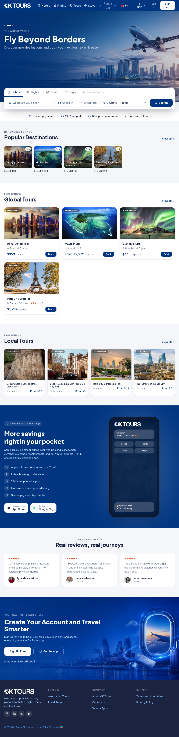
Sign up (167, 5)
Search (163, 102)
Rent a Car (108, 5)
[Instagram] (7, 714)
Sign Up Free (18, 651)
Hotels (46, 5)
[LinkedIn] (14, 714)
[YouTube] (21, 714)
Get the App (50, 651)
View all (167, 138)
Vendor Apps (100, 708)
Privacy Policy (144, 702)
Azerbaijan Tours (58, 696)
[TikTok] (29, 714)
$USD (139, 5)
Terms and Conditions (149, 696)
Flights (61, 5)
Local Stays (55, 702)
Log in (154, 5)
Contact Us (99, 702)
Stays (91, 5)
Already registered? (20, 661)
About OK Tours (101, 696)
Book (51, 254)
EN (124, 5)
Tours (77, 5)
